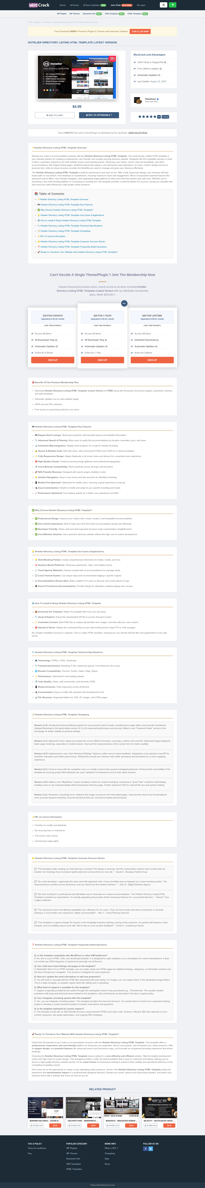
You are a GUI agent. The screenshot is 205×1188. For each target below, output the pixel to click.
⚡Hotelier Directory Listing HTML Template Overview (62, 199)
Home (63, 5)
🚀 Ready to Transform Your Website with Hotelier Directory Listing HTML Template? (77, 252)
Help (107, 1159)
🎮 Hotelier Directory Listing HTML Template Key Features (65, 204)
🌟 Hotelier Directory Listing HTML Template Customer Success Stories (71, 241)
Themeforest (47, 22)
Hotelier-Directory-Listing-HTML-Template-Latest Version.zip (76, 22)
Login (142, 5)
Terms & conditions (37, 1148)
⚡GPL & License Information (51, 236)
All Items (74, 5)
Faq (29, 1153)
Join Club (121, 5)
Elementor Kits (92, 14)
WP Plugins (62, 14)
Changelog (110, 1153)
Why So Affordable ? (100, 115)
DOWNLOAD (37, 1125)
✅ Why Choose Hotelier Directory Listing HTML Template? (65, 210)
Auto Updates (95, 5)
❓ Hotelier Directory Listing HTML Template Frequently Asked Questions (72, 247)
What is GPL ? (111, 1148)
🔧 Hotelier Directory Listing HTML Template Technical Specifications (69, 225)
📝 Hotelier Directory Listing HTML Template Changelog (63, 231)
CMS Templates (114, 14)
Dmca (107, 1164)
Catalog (69, 1174)
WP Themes (75, 14)
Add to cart (55, 115)
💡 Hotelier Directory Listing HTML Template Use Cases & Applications (70, 215)
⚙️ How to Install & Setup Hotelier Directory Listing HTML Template (69, 220)
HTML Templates (137, 14)
